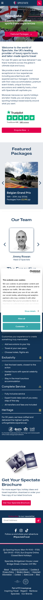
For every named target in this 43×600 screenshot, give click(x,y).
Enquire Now (20, 130)
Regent (23, 591)
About (6, 569)
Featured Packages (20, 34)
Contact (17, 574)
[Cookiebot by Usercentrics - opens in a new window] (30, 271)
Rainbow (33, 591)
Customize (20, 326)
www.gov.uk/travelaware (17, 434)
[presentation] (2, 183)
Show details (30, 311)
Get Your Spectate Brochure (16, 503)
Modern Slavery (23, 572)
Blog (38, 574)
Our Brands (27, 594)
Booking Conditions (20, 569)
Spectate (15, 594)
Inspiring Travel (11, 591)
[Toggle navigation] (2, 3)
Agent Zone (28, 574)
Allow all (21, 319)
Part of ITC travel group (21, 588)
